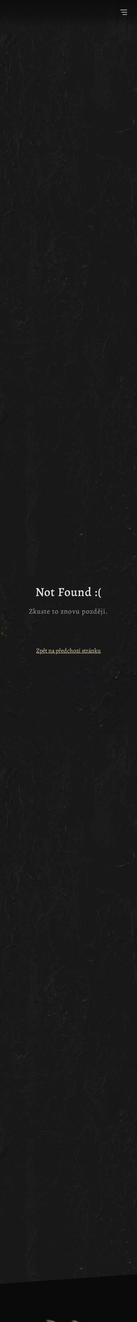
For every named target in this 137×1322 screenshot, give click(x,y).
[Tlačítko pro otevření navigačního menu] (123, 13)
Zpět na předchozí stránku (68, 650)
